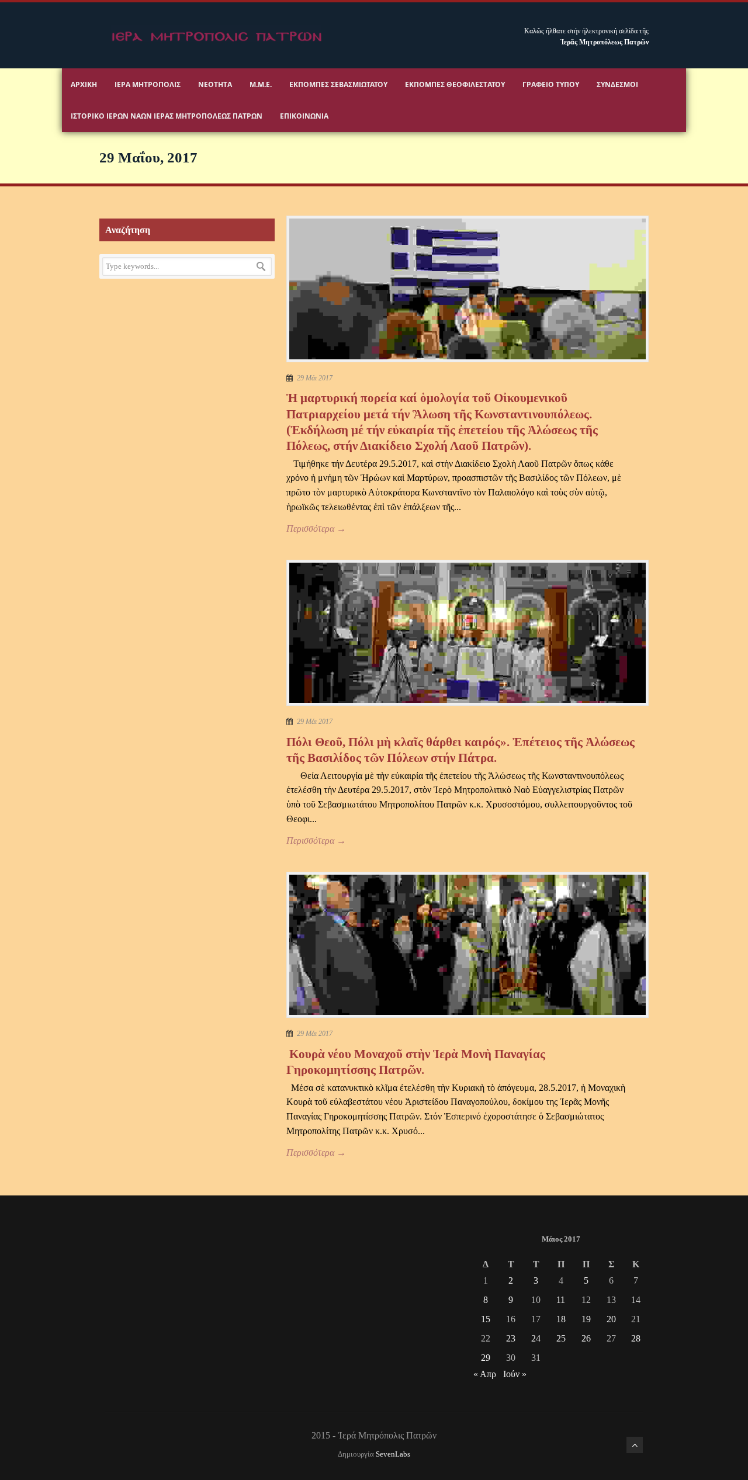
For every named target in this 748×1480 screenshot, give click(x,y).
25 (561, 1338)
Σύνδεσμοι (617, 84)
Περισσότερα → (316, 528)
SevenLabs (393, 1454)
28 (635, 1338)
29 (485, 1358)
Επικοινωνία (304, 116)
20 (611, 1319)
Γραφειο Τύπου (550, 84)
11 (560, 1300)
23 (510, 1338)
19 (586, 1319)
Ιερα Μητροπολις (148, 84)
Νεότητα (215, 84)
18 (561, 1319)
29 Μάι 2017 (315, 378)
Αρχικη (84, 84)
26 (586, 1338)
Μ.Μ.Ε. (261, 84)
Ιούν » (515, 1374)
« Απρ (484, 1374)
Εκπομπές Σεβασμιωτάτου (338, 84)
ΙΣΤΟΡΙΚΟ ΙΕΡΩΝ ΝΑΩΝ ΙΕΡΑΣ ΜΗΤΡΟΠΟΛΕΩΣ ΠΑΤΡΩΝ (166, 116)
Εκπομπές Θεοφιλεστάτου (455, 84)
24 (536, 1338)
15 (485, 1319)
